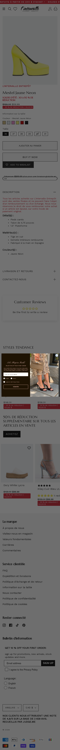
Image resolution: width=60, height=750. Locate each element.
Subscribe (16, 386)
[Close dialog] (56, 355)
